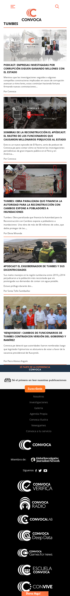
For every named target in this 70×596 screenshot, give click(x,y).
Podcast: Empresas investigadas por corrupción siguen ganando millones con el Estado (34, 68)
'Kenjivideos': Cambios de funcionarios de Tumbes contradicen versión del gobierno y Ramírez (35, 336)
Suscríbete (35, 388)
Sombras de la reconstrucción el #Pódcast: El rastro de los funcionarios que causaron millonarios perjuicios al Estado (35, 135)
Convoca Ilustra (38, 419)
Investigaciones (38, 402)
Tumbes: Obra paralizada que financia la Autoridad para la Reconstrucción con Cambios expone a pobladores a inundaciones (33, 206)
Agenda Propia (38, 414)
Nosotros (38, 396)
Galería (38, 408)
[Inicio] (31, 14)
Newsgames (38, 425)
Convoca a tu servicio (38, 431)
